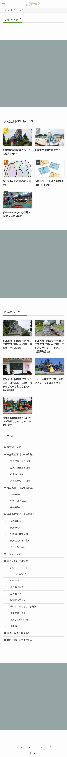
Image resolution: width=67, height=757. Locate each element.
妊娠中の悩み (15, 474)
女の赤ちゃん (15, 494)
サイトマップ (44, 747)
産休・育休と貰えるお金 (20, 633)
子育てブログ (14, 553)
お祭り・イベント (18, 567)
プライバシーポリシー (26, 747)
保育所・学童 (14, 447)
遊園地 (12, 626)
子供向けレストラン (19, 587)
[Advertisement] (33, 73)
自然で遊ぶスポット (19, 613)
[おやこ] (33, 4)
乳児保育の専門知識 (19, 461)
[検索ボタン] (63, 4)
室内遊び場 (14, 593)
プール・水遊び (17, 574)
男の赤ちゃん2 (16, 547)
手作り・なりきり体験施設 (22, 606)
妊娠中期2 (14, 527)
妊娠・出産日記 (17, 501)
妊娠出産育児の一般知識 (20, 454)
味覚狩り (13, 580)
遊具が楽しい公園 (18, 619)
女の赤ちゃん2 (16, 521)
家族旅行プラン (17, 600)
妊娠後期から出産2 (18, 540)
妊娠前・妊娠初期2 (18, 534)
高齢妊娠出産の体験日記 (20, 640)
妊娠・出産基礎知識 (19, 467)
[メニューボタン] (3, 4)
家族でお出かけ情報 (17, 561)
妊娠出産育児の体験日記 (20, 487)
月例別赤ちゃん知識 (19, 480)
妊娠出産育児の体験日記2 (20, 514)
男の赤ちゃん (15, 507)
